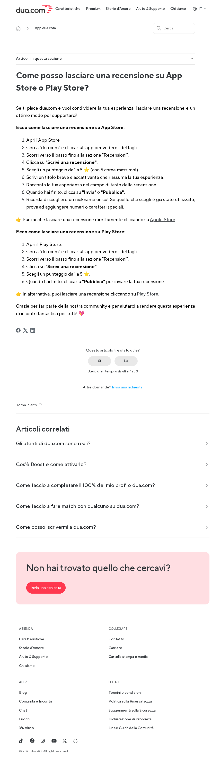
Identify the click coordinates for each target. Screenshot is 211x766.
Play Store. (148, 294)
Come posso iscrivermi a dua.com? (56, 527)
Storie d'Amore (118, 8)
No (126, 361)
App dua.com (45, 28)
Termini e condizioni (125, 692)
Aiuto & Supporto (150, 8)
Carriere (115, 648)
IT (200, 9)
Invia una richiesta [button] (46, 587)
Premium (93, 8)
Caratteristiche (68, 8)
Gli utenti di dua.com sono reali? (53, 443)
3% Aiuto (26, 728)
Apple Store (162, 220)
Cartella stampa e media (128, 657)
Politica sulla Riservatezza (130, 701)
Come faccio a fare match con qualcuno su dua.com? (77, 506)
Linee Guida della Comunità (131, 728)
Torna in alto (27, 405)
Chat (23, 710)
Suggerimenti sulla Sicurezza (132, 710)
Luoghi (24, 719)
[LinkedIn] (32, 330)
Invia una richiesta (127, 387)
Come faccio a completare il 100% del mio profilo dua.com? (85, 485)
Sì (99, 361)
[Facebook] (18, 330)
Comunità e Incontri (35, 701)
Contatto (116, 639)
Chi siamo (178, 8)
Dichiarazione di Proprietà (130, 719)
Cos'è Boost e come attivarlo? (51, 464)
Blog (23, 692)
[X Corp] (25, 330)
